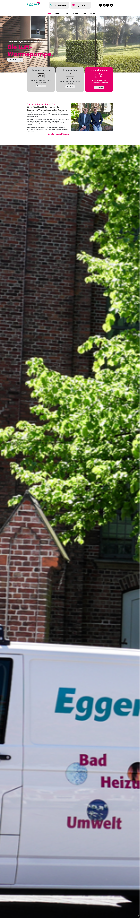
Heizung (57, 13)
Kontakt (92, 13)
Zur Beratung (17, 60)
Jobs (84, 13)
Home (49, 13)
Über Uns (75, 13)
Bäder (66, 13)
